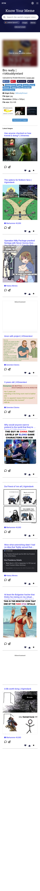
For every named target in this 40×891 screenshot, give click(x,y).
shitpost (14, 87)
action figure (27, 87)
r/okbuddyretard (11, 85)
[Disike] (25, 170)
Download (22, 81)
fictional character (8, 90)
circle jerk (6, 87)
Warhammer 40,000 (13, 223)
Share (7, 81)
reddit (20, 85)
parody (32, 85)
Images (25, 22)
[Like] (29, 171)
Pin (14, 81)
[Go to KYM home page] (4, 3)
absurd (25, 85)
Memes (33, 22)
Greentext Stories (12, 365)
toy (20, 87)
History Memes (11, 286)
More (31, 81)
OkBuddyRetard (21, 93)
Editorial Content (20, 27)
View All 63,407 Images (20, 120)
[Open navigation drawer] (37, 3)
